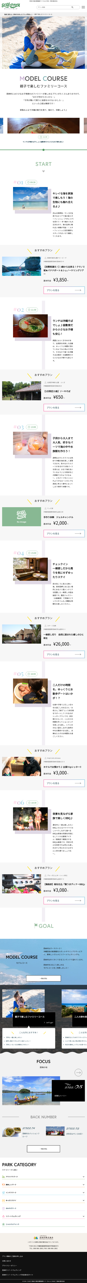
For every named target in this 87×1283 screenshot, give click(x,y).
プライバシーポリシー (9, 1265)
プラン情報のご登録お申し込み (12, 1256)
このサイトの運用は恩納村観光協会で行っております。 (43, 1242)
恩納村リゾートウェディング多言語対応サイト (17, 1275)
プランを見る (53, 290)
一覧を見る (43, 978)
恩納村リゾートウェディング (11, 1270)
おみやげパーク (11, 1208)
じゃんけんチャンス (12, 1224)
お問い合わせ (6, 1261)
